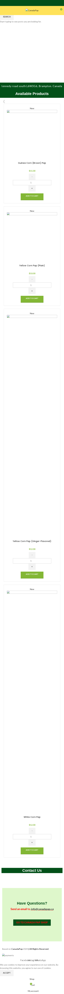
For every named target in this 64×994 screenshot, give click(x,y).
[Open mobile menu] (3, 10)
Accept (7, 973)
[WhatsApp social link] (36, 3)
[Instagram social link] (32, 3)
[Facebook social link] (28, 3)
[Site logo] (32, 10)
